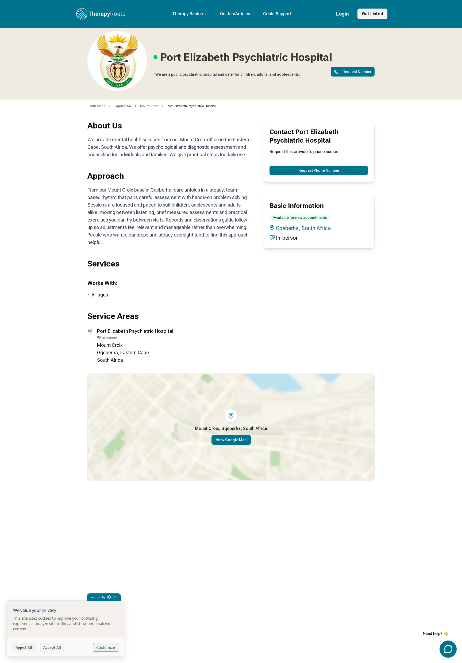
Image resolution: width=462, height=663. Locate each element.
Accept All (52, 647)
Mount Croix (149, 106)
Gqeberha (287, 228)
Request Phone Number (318, 170)
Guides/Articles (235, 13)
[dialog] (65, 628)
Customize (105, 647)
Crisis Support (277, 13)
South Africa (96, 106)
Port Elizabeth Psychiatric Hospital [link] (192, 106)
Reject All (24, 647)
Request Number (356, 72)
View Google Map (231, 440)
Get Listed (372, 13)
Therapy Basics (187, 13)
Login (342, 14)
